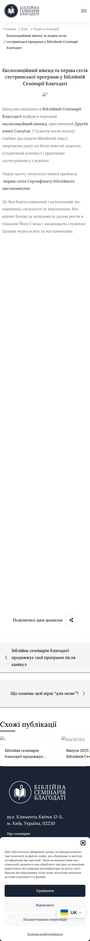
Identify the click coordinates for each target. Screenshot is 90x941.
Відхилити (45, 905)
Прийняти (45, 890)
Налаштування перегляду (45, 919)
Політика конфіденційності (45, 934)
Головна (9, 29)
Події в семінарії (46, 29)
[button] (83, 843)
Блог (24, 29)
